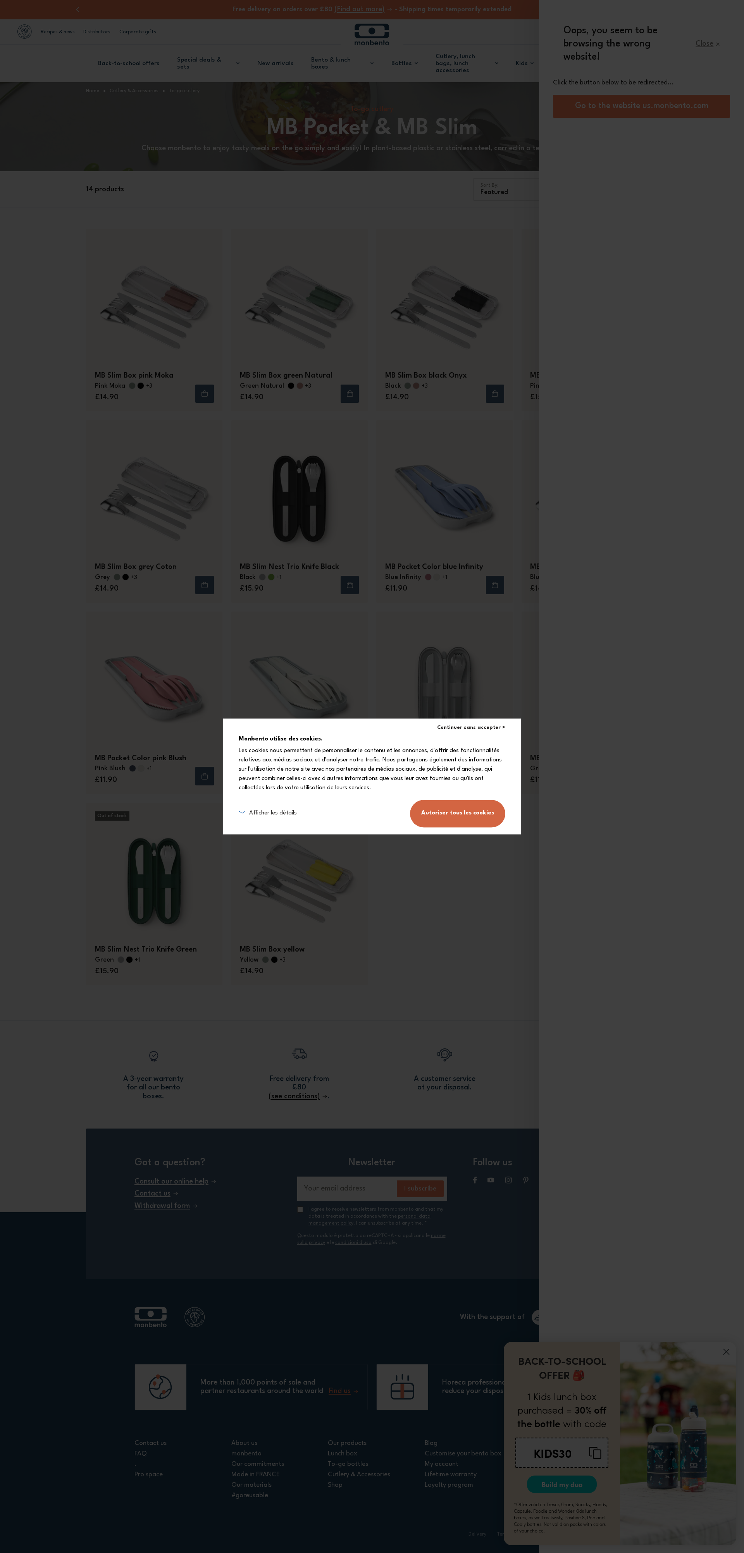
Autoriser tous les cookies (457, 813)
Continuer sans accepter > (471, 727)
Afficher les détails (273, 813)
